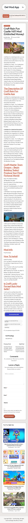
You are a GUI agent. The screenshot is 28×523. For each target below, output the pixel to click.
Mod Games (6, 25)
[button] (8, 338)
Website (6, 402)
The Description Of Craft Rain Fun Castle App (13, 91)
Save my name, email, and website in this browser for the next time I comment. (13, 411)
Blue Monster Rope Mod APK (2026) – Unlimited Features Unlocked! (14, 444)
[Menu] (23, 7)
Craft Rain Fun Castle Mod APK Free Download (11, 321)
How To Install (11, 256)
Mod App (14, 503)
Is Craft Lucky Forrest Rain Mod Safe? (12, 286)
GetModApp (7, 327)
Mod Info (8, 249)
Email (5, 395)
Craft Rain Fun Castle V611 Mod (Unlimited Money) (12, 324)
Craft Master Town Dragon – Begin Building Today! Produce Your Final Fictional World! (13, 170)
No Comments (9, 38)
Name (5, 387)
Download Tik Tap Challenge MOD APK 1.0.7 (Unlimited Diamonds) (14, 466)
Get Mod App (11, 7)
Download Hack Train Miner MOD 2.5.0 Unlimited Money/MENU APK (14, 487)
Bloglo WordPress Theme (16, 520)
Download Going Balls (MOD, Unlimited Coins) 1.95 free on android (14, 508)
